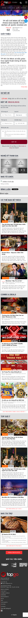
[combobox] (15, 2)
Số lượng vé (4, 111)
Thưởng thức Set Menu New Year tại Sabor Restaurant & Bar (12, 316)
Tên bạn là (4, 120)
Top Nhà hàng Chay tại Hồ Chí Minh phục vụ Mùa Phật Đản (12, 438)
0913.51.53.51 (13, 102)
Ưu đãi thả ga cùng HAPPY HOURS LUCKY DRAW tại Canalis (12, 344)
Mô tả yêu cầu (5, 127)
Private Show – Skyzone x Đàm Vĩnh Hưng (12, 253)
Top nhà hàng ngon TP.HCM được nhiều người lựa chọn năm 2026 (13, 225)
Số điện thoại (17, 120)
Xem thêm (24, 86)
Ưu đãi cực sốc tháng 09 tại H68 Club (13, 400)
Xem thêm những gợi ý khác (14, 508)
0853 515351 (12, 283)
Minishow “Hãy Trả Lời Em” (14, 281)
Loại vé (16, 111)
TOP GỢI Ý (5, 221)
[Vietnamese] (2, 4)
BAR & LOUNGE (5, 589)
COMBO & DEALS (5, 593)
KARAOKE (3, 594)
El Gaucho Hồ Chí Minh (9, 534)
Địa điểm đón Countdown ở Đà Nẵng (13, 497)
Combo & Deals (6, 312)
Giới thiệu (4, 7)
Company (3, 606)
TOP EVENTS (5, 249)
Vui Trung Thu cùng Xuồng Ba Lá (11, 372)
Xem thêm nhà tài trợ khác (13, 545)
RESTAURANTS (6, 531)
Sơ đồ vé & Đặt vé (11, 7)
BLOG (2, 598)
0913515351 (17, 30)
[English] (4, 4)
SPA (2, 600)
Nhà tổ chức (23, 7)
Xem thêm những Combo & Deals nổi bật (14, 411)
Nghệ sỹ (18, 7)
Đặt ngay (10, 221)
